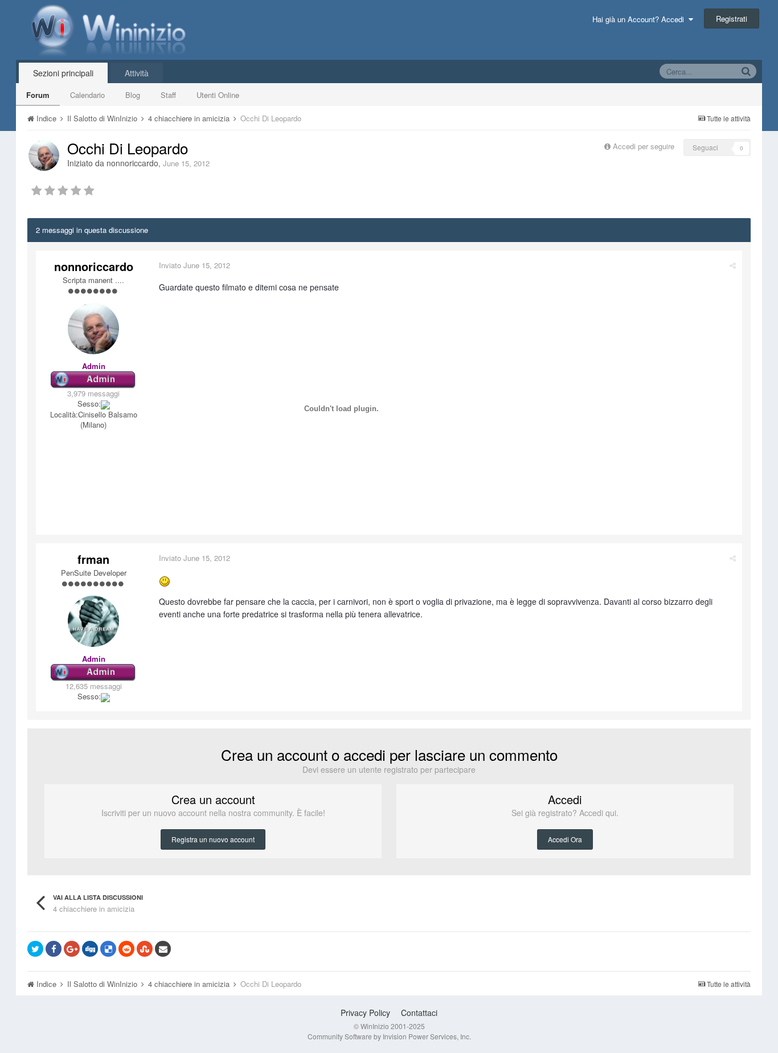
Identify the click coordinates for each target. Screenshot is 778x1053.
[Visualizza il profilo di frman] (93, 621)
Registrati (731, 18)
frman (93, 559)
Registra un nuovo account (213, 839)
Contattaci (419, 1012)
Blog (132, 94)
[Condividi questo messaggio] (733, 265)
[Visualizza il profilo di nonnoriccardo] (43, 155)
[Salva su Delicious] (108, 949)
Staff (168, 94)
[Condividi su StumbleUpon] (145, 949)
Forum (38, 94)
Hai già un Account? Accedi (640, 19)
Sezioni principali (63, 73)
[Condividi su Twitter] (35, 949)
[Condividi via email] (163, 949)
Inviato (194, 265)
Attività (137, 73)
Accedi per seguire (645, 146)
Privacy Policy (365, 1012)
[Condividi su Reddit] (126, 949)
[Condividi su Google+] (72, 949)
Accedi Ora (565, 839)
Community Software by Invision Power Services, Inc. (389, 1036)
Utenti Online (217, 94)
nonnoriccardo (132, 163)
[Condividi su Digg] (90, 949)
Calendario (87, 94)
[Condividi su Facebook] (54, 949)
